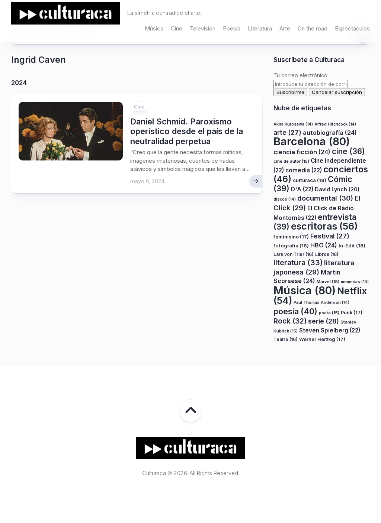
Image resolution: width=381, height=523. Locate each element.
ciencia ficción (301, 152)
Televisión (202, 28)
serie (323, 321)
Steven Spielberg (329, 330)
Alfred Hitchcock (335, 124)
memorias (355, 281)
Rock (290, 320)
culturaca (309, 180)
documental (325, 198)
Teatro (285, 339)
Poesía (231, 28)
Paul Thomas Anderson (321, 302)
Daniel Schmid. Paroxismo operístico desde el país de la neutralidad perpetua (186, 131)
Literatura (260, 28)
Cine (176, 28)
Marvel (328, 281)
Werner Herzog (322, 339)
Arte (284, 28)
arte (287, 132)
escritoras (324, 226)
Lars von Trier (293, 254)
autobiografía (330, 132)
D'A (302, 189)
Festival (329, 236)
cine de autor (291, 161)
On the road (312, 28)
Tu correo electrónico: (301, 75)
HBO (323, 245)
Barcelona (311, 141)
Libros (327, 254)
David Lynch (337, 189)
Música (154, 28)
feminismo (291, 237)
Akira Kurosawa (293, 124)
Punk (351, 312)
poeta (329, 312)
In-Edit (352, 245)
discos (284, 199)
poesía (295, 311)
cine (348, 151)
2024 (19, 83)
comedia (303, 170)
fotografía (291, 245)
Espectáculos (352, 28)
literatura (298, 262)
